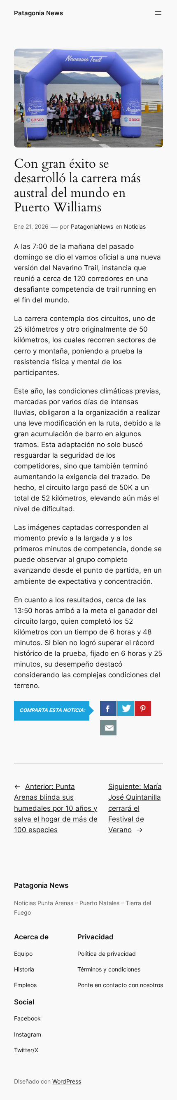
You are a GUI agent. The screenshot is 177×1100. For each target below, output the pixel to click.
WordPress (66, 1081)
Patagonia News (38, 13)
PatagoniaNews (92, 226)
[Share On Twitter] (125, 708)
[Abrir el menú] (158, 13)
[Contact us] (108, 727)
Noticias (135, 226)
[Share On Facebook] (108, 708)
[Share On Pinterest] (143, 708)
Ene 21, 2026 (31, 226)
